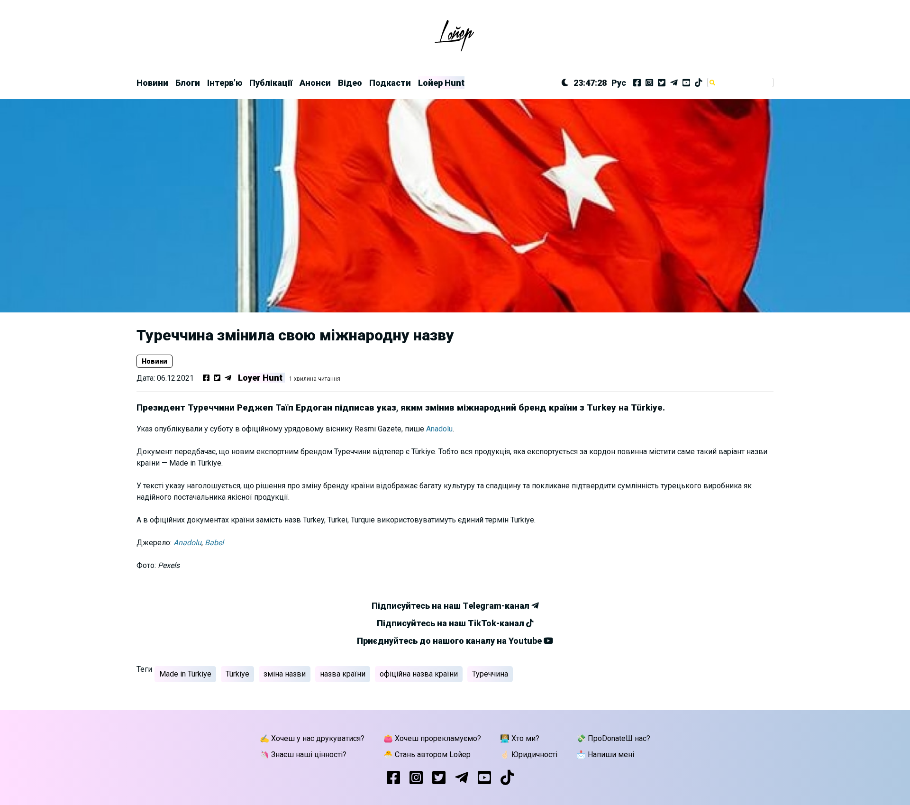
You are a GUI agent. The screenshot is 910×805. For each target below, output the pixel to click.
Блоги (187, 83)
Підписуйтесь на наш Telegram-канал (451, 606)
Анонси (315, 83)
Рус (618, 83)
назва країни (342, 673)
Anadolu (439, 428)
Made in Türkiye (185, 673)
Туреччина (490, 673)
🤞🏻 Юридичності (528, 754)
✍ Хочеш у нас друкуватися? (312, 738)
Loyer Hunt (260, 378)
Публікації (270, 83)
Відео (350, 83)
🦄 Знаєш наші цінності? (303, 754)
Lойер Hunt (441, 83)
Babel (214, 542)
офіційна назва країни (419, 673)
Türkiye (237, 673)
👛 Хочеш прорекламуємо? (432, 738)
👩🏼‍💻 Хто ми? (519, 738)
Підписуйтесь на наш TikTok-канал (451, 623)
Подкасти (390, 83)
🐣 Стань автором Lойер (427, 754)
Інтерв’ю (224, 83)
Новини (152, 83)
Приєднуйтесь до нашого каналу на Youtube (450, 641)
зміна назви (285, 673)
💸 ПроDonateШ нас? (613, 738)
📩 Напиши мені (605, 754)
